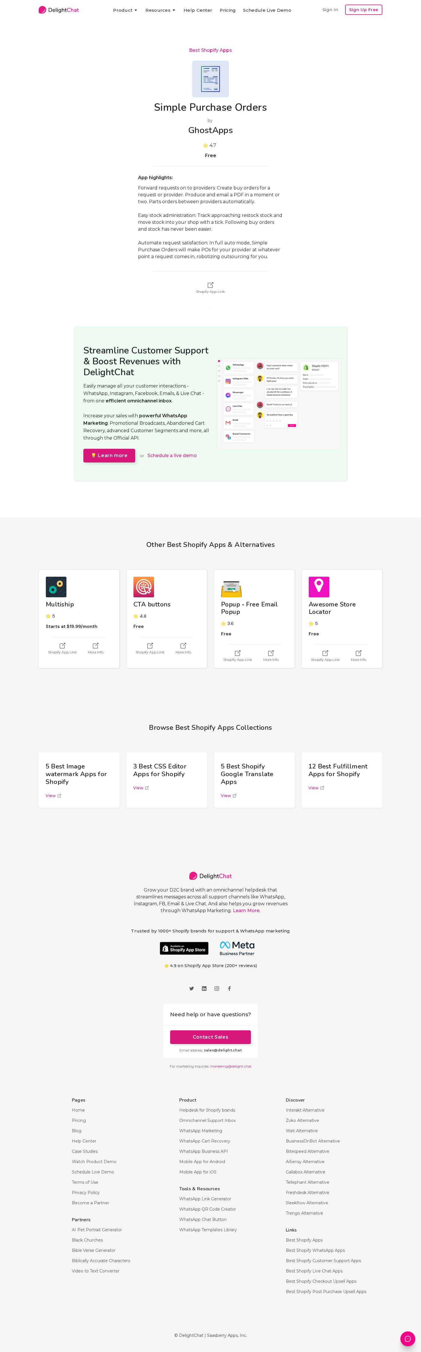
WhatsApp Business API (203, 1151)
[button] (125, 10)
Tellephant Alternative (307, 1182)
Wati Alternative (302, 1130)
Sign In (330, 9)
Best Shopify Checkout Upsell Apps (321, 1281)
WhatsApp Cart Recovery (204, 1141)
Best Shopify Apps (210, 50)
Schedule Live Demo (267, 10)
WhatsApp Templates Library (208, 1229)
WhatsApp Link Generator (205, 1198)
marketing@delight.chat (230, 1066)
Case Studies (85, 1151)
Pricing (228, 10)
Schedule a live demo (172, 455)
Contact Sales (210, 1037)
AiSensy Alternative (305, 1161)
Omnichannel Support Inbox (207, 1120)
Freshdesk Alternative (307, 1192)
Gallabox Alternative (305, 1172)
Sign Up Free (363, 9)
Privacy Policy (86, 1192)
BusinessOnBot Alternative (313, 1141)
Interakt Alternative (305, 1110)
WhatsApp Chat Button (203, 1219)
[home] (59, 9)
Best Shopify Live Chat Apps (314, 1271)
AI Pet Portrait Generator (97, 1229)
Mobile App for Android (202, 1161)
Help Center (198, 10)
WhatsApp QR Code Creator (207, 1209)
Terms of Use (85, 1182)
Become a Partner (90, 1202)
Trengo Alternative (304, 1213)
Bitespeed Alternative (307, 1151)
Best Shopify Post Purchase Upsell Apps (326, 1291)
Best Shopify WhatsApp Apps (315, 1250)
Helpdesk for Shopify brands (207, 1110)
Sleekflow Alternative (307, 1202)
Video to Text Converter (95, 1271)
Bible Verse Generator (93, 1250)
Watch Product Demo (94, 1161)
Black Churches (87, 1240)
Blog (76, 1130)
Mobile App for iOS (198, 1172)
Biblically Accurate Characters (101, 1260)
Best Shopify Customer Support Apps (323, 1260)
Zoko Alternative (302, 1120)
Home (78, 1110)
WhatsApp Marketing (200, 1130)
